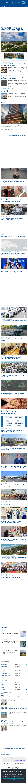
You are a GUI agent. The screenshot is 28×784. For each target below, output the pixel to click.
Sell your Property (23, 135)
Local (2, 75)
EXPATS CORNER (7, 692)
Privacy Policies (16, 760)
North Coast (4, 556)
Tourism (3, 26)
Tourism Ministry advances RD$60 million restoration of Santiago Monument (9, 652)
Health (3, 630)
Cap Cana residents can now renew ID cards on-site (13, 697)
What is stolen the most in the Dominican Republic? (13, 236)
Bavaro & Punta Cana (6, 251)
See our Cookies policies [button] (14, 776)
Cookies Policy (22, 760)
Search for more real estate (14, 135)
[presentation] (24, 102)
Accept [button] (13, 779)
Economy (3, 62)
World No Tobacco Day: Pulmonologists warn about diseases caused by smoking (10, 633)
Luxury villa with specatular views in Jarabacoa (11, 124)
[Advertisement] (12, 14)
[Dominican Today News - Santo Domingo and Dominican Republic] (13, 2)
